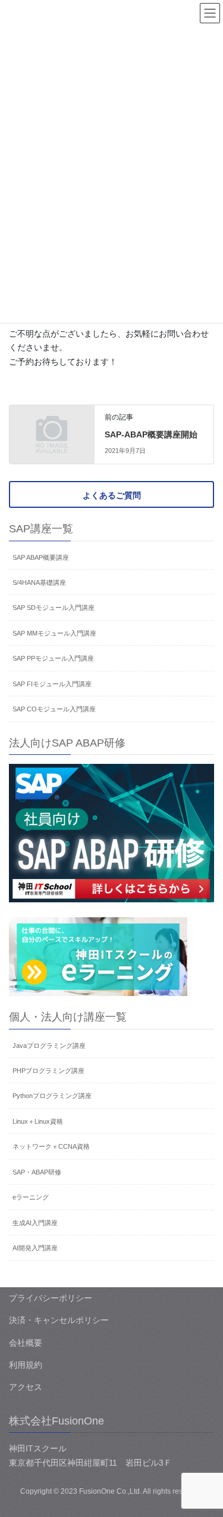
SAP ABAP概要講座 (40, 557)
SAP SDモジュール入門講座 (53, 607)
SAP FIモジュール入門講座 (52, 683)
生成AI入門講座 (35, 1222)
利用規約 (25, 1365)
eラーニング (30, 1197)
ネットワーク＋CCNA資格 (51, 1146)
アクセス (25, 1387)
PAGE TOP (206, 1461)
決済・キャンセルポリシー (59, 1320)
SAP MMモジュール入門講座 (54, 633)
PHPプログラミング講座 (48, 1070)
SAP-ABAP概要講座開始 (151, 434)
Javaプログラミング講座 (49, 1045)
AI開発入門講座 (35, 1247)
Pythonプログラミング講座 (52, 1095)
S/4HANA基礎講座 (39, 582)
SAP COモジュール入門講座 (54, 709)
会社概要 (25, 1343)
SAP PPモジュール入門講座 (53, 658)
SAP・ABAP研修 (36, 1172)
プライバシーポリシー (50, 1298)
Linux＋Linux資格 (37, 1121)
